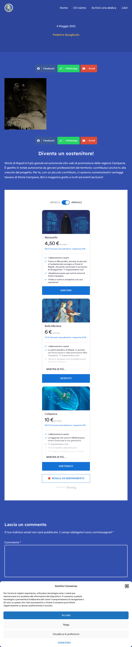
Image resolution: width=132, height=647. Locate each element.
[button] (127, 586)
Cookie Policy (64, 642)
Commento (12, 542)
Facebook (48, 68)
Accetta (66, 615)
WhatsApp (72, 68)
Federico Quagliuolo (66, 34)
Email (92, 68)
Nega (66, 624)
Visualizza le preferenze (66, 634)
